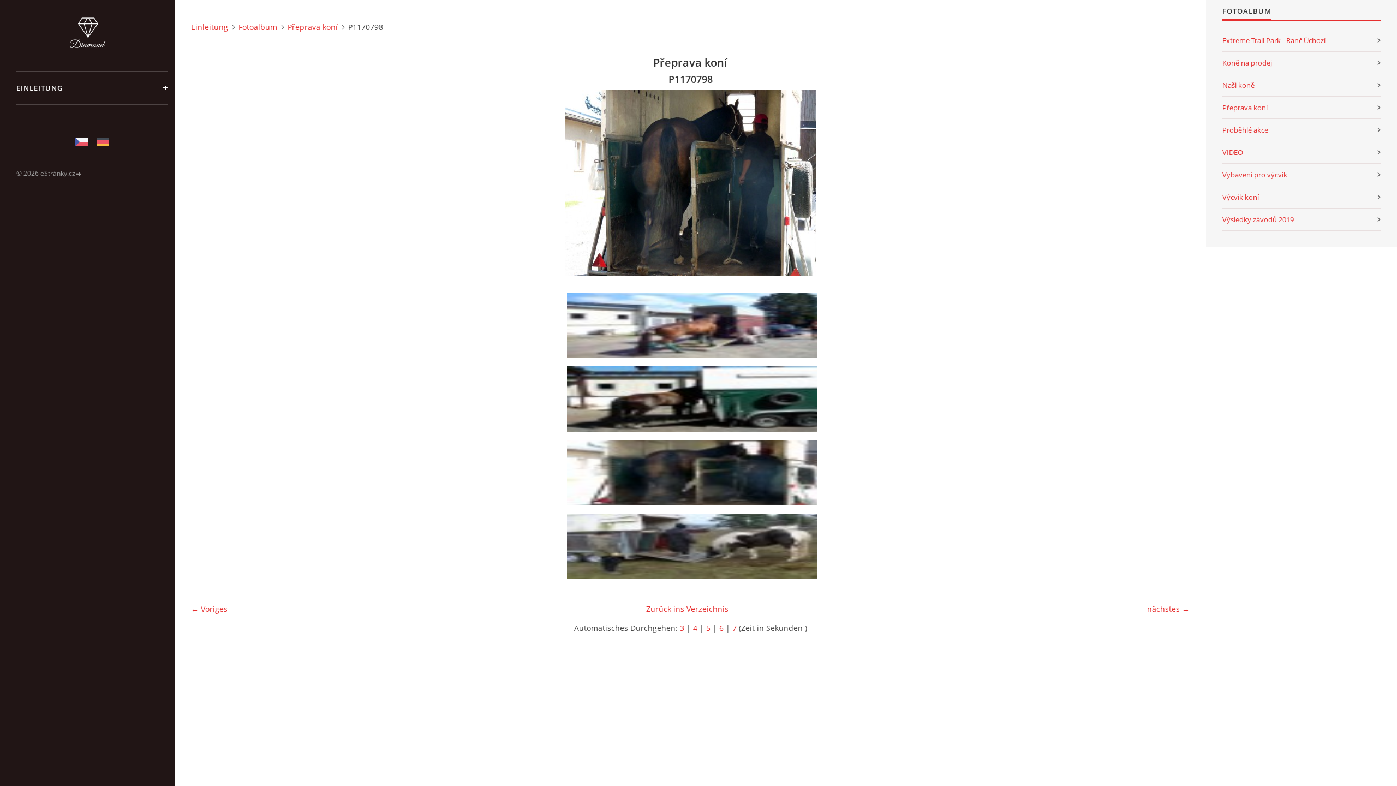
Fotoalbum (257, 27)
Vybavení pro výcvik (1254, 175)
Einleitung (39, 88)
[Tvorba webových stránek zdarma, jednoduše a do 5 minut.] (79, 174)
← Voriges (209, 609)
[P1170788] (694, 399)
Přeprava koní (313, 27)
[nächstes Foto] (1172, 183)
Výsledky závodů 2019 (1258, 219)
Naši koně (1238, 85)
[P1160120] (694, 546)
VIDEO (1232, 152)
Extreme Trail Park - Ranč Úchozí (1274, 40)
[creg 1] (694, 325)
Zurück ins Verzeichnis (687, 609)
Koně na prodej (1247, 63)
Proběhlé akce (1245, 130)
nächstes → (1168, 609)
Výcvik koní (1240, 197)
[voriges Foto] (208, 183)
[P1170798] (694, 472)
